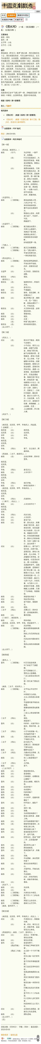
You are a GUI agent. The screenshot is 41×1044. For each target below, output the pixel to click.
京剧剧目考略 (7, 20)
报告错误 (4, 1035)
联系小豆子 (24, 1039)
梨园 (19, 1041)
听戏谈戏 (24, 1041)
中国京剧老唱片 (12, 1041)
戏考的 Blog (16, 1039)
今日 (3, 15)
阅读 (2, 134)
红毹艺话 (19, 20)
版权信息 (14, 1035)
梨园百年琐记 (23, 15)
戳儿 (29, 1041)
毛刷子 (8, 106)
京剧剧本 (11, 15)
